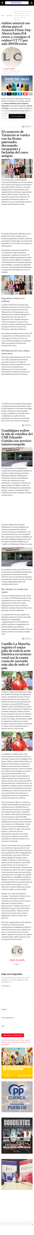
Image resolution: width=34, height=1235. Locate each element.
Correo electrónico (8, 1018)
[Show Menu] (2, 3)
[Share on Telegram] (20, 93)
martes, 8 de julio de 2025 (12, 71)
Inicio (2, 15)
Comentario (5, 986)
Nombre (4, 1009)
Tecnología (9, 15)
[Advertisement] (17, 219)
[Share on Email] (25, 93)
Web (2, 1026)
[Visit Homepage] (17, 2)
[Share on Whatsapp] (14, 93)
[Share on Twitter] (9, 93)
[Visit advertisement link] (17, 1063)
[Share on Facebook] (3, 93)
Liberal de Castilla (9, 68)
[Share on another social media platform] (30, 93)
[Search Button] (32, 3)
